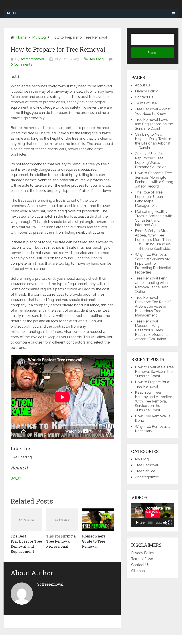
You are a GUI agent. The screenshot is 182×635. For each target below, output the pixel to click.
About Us (142, 85)
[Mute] (165, 522)
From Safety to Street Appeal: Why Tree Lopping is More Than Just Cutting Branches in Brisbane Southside (153, 240)
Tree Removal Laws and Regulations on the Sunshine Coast (154, 124)
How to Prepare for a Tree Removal (152, 384)
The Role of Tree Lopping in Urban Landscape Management (149, 199)
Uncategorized (147, 477)
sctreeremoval (32, 59)
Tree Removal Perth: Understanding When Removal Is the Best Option (152, 285)
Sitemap (138, 571)
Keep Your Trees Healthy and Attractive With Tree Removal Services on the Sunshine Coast (153, 401)
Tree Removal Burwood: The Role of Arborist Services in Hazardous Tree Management (153, 306)
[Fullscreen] (170, 522)
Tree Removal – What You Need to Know (153, 111)
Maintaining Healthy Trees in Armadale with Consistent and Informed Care (153, 218)
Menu (11, 13)
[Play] (137, 522)
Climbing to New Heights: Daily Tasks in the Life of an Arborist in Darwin (153, 141)
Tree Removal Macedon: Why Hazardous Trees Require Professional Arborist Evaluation (151, 330)
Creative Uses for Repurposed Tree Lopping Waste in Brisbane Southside (150, 160)
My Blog (97, 59)
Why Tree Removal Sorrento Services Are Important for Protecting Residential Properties (153, 263)
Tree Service (145, 471)
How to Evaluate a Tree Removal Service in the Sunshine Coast (154, 371)
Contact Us (144, 97)
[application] (152, 515)
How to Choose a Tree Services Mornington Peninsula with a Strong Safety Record (154, 179)
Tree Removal (146, 465)
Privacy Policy (146, 91)
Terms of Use (146, 103)
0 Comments (21, 64)
